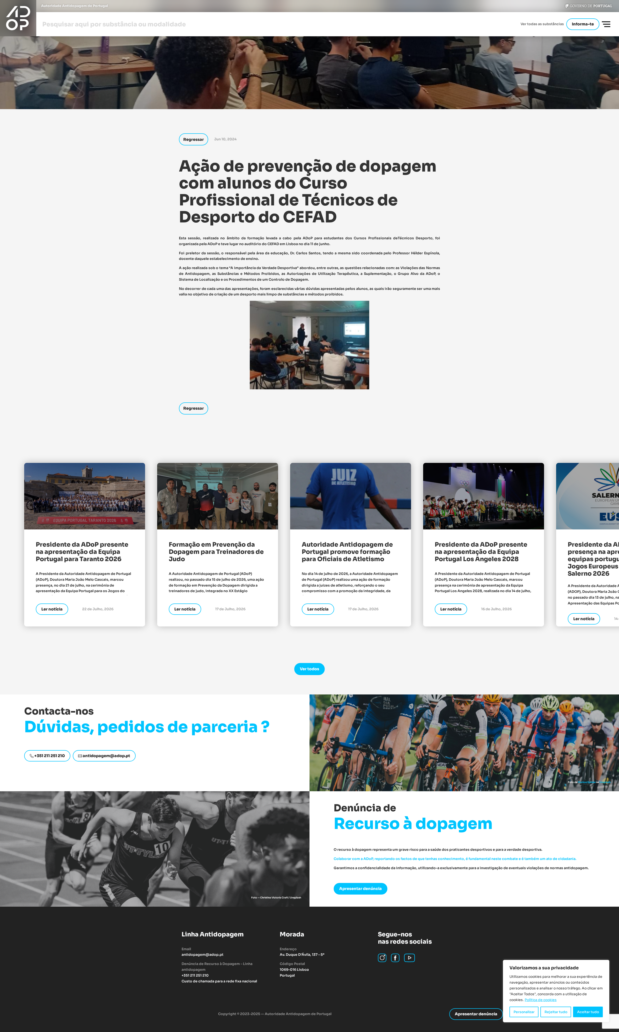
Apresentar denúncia (360, 888)
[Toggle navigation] (606, 24)
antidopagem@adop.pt (106, 755)
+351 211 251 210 (49, 755)
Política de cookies (541, 1000)
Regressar (193, 139)
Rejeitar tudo (556, 1012)
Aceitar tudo (588, 1012)
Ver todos (309, 668)
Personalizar (524, 1012)
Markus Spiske (587, 782)
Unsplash (605, 782)
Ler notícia (52, 609)
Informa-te (583, 24)
